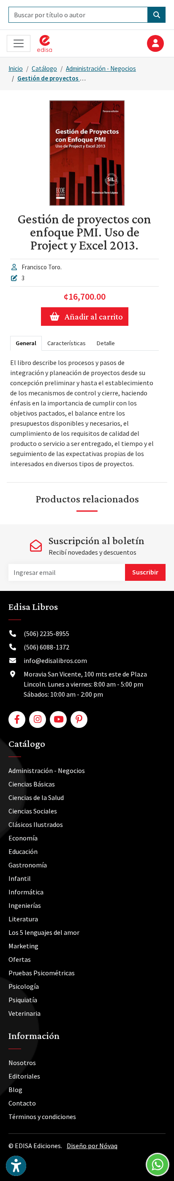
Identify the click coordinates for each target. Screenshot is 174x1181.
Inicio (15, 68)
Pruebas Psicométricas (41, 973)
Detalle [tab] (106, 343)
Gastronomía (27, 865)
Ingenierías (24, 905)
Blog (15, 1089)
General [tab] (26, 343)
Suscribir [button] (145, 572)
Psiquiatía (22, 1000)
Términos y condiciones (42, 1116)
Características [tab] (66, 343)
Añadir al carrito (94, 316)
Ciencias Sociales (32, 811)
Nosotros (22, 1062)
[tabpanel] (84, 413)
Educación (23, 851)
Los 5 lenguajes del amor (43, 932)
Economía (23, 838)
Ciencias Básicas (31, 784)
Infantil (19, 878)
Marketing (23, 946)
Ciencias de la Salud (36, 797)
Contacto (22, 1103)
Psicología (23, 986)
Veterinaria (24, 1013)
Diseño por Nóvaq (92, 1145)
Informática (26, 892)
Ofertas (19, 959)
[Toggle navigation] (18, 43)
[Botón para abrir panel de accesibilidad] (16, 1166)
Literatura (23, 919)
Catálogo (44, 68)
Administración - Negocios (101, 68)
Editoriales (24, 1076)
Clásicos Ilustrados (35, 824)
